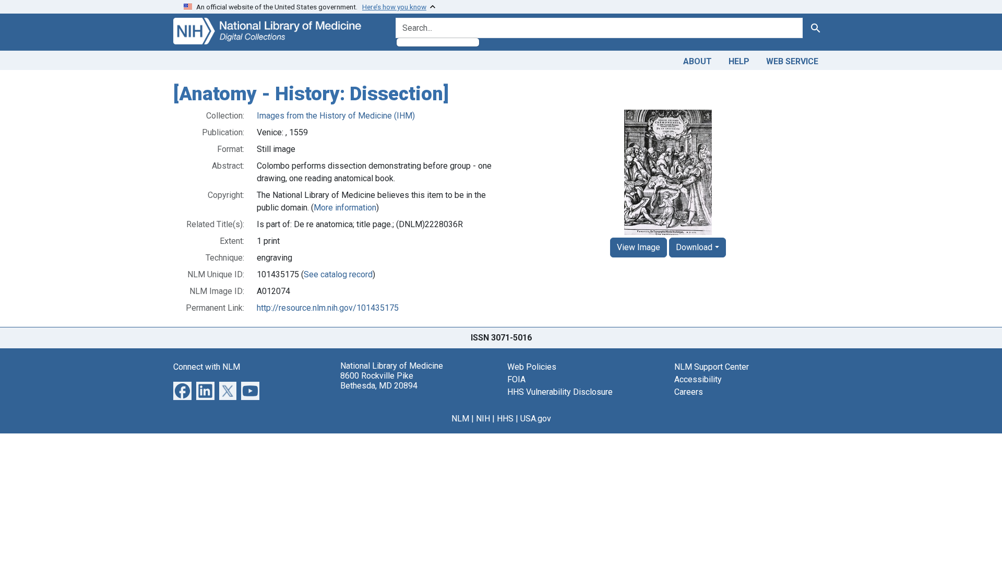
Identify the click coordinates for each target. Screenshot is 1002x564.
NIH (483, 419)
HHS (505, 419)
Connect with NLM (206, 367)
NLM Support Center (711, 367)
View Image (638, 247)
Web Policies (531, 367)
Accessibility (698, 379)
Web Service (792, 61)
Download (694, 247)
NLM (460, 419)
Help (739, 61)
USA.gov (535, 419)
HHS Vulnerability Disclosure (560, 392)
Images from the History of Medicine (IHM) (336, 116)
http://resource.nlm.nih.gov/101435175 (328, 308)
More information (345, 208)
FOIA (516, 379)
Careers (688, 392)
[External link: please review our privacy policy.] (182, 390)
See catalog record (338, 274)
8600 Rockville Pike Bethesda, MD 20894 (379, 381)
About (697, 61)
